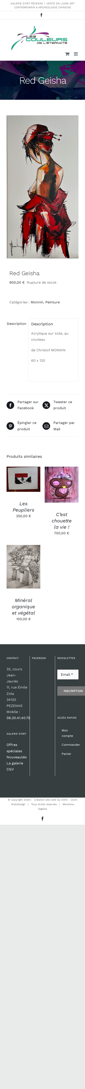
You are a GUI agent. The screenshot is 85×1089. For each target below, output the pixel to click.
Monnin (37, 302)
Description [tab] (16, 324)
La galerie (15, 763)
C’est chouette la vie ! (62, 521)
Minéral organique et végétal (23, 607)
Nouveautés (17, 757)
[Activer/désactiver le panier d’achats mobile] (67, 54)
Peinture (52, 302)
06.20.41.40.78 (18, 718)
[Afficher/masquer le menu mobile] (76, 54)
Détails (16, 484)
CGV (10, 769)
